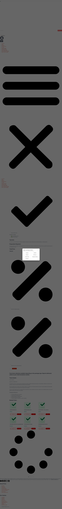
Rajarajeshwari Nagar (35, 256)
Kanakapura (27, 258)
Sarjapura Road (27, 256)
